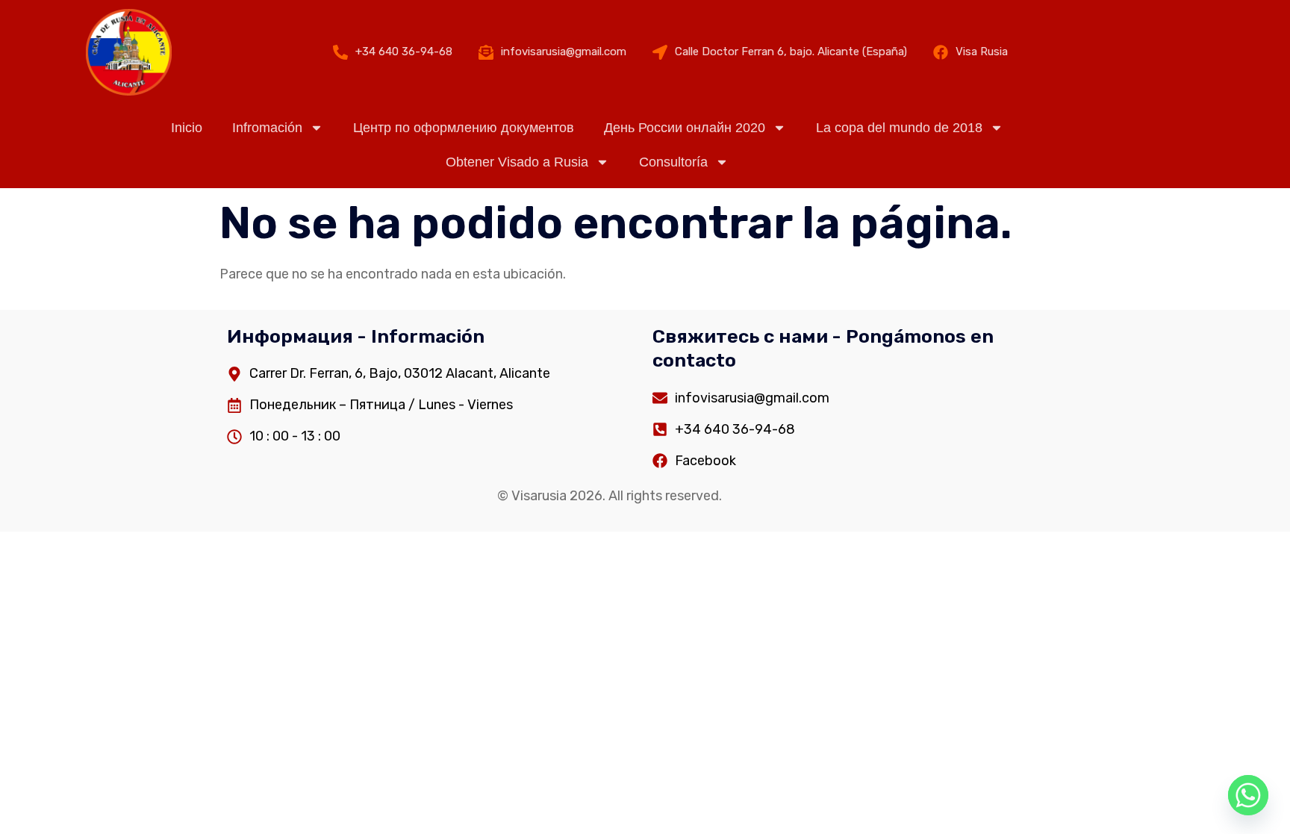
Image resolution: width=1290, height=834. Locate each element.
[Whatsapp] (1248, 795)
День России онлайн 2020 (684, 127)
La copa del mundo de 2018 (899, 127)
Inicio (186, 127)
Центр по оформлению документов (463, 127)
